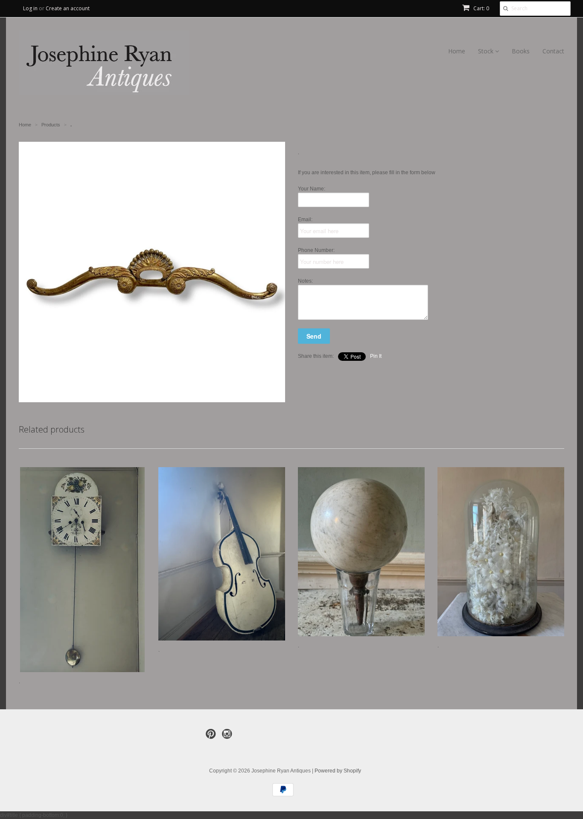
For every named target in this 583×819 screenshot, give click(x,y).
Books (521, 51)
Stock (486, 51)
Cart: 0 (480, 8)
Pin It (376, 356)
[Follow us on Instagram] (228, 736)
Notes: (305, 281)
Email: (305, 219)
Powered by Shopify (338, 771)
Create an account (68, 8)
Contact (553, 51)
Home (456, 51)
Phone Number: (316, 250)
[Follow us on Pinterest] (212, 736)
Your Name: (311, 189)
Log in (30, 8)
